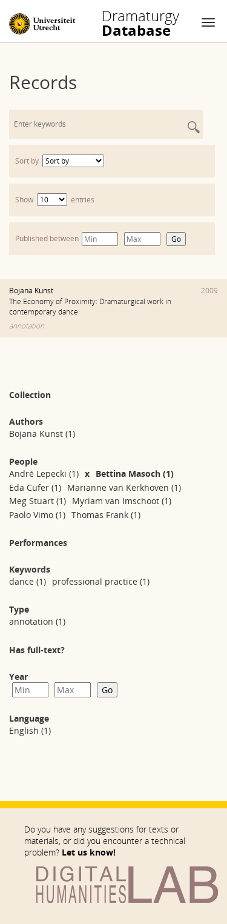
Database (140, 23)
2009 (209, 290)
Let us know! (89, 852)
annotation (26, 326)
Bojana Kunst (31, 290)
